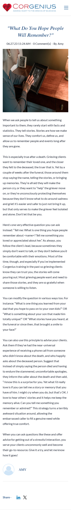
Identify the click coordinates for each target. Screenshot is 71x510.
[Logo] (29, 8)
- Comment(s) (41, 43)
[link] (18, 497)
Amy (61, 43)
